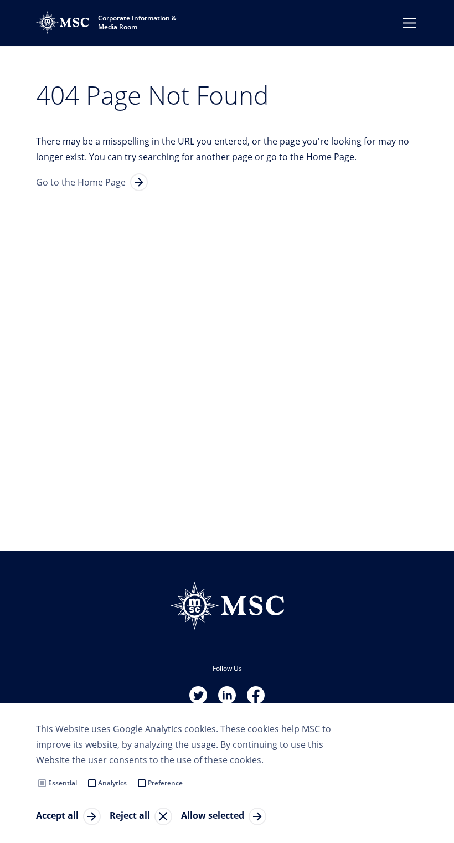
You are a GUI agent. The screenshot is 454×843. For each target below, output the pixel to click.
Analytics (112, 783)
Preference (165, 783)
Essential (62, 783)
